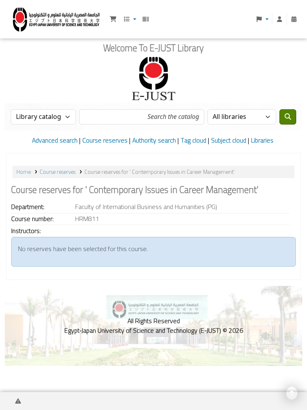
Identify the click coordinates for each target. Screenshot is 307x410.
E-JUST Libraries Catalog (26, 18)
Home (23, 172)
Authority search (154, 140)
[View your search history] (294, 19)
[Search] (287, 117)
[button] (113, 19)
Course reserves (105, 140)
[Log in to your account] (279, 19)
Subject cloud (228, 140)
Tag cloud (193, 140)
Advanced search (55, 140)
